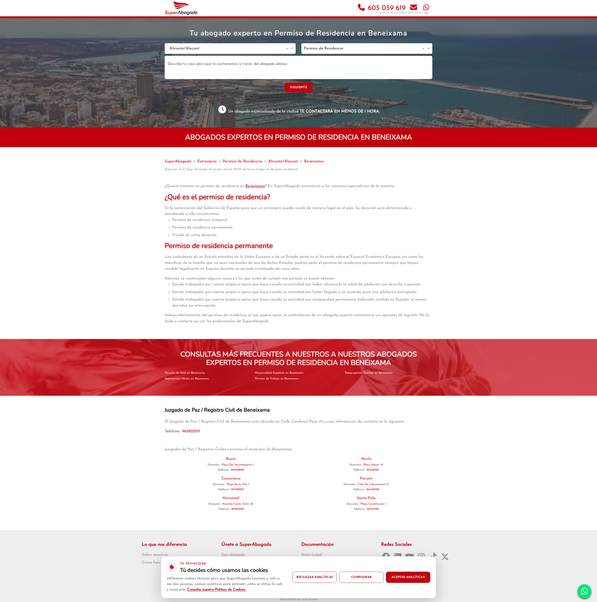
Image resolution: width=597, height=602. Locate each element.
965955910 (237, 509)
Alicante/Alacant (283, 161)
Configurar (361, 577)
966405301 (372, 489)
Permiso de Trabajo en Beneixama (276, 378)
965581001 (373, 470)
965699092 (237, 470)
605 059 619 (386, 8)
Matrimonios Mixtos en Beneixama (187, 378)
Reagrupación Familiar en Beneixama (368, 372)
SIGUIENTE (298, 87)
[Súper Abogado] (181, 8)
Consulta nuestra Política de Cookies (216, 590)
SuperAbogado (178, 161)
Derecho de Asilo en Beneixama (185, 372)
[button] (288, 49)
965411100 (373, 509)
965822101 (191, 431)
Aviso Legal (422, 12)
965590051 (237, 489)
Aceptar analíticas (408, 577)
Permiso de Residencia (242, 161)
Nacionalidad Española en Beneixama (279, 372)
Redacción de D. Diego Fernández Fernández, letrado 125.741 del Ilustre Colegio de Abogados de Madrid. (231, 169)
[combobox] (225, 49)
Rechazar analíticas (314, 577)
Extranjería (207, 161)
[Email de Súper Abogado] (413, 8)
